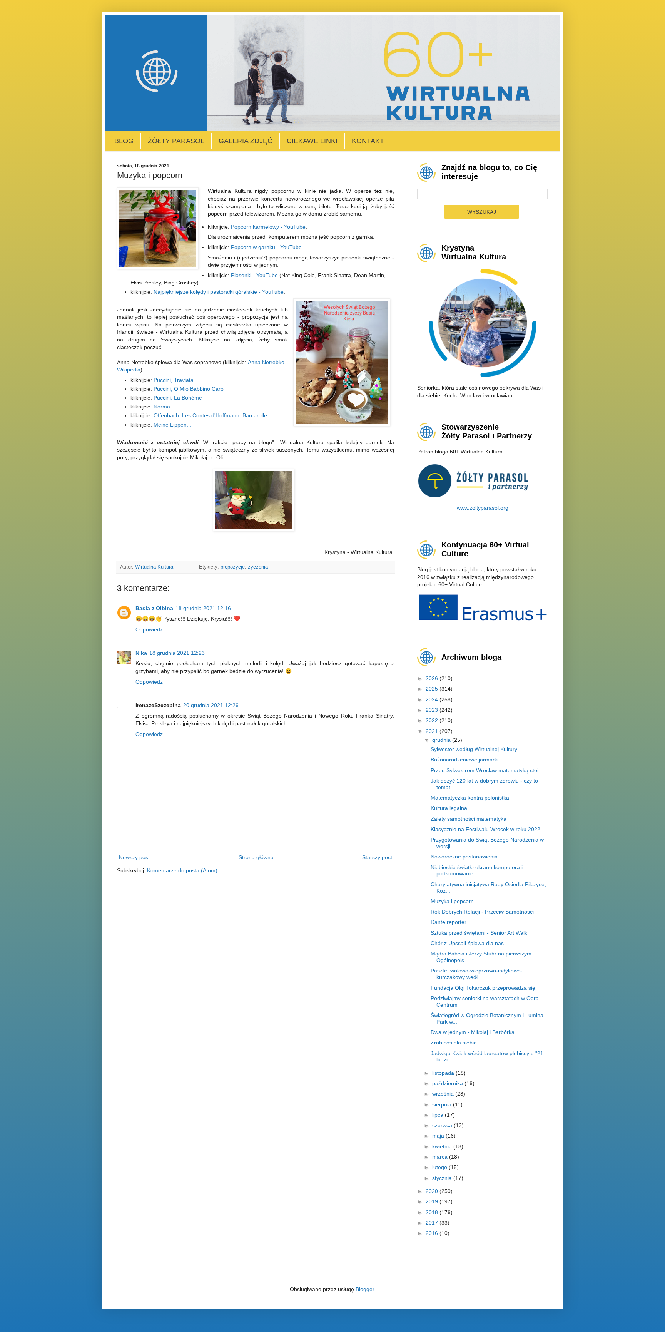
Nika (141, 653)
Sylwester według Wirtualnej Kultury (474, 749)
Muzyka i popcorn (452, 901)
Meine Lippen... (172, 425)
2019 (432, 1201)
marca (440, 1157)
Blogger (365, 1289)
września (443, 1094)
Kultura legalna (449, 808)
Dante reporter (448, 922)
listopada (444, 1073)
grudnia (442, 740)
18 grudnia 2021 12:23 (177, 653)
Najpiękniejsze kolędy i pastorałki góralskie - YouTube (219, 292)
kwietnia (442, 1146)
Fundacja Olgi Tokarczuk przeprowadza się (483, 988)
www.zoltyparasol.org (482, 508)
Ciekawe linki (312, 141)
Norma (162, 406)
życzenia (258, 567)
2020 (432, 1191)
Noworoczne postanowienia (464, 856)
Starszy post (377, 857)
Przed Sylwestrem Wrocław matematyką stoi (484, 770)
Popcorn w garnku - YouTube (266, 247)
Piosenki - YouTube (254, 275)
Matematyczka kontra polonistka (470, 798)
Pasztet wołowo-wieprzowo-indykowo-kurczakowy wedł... (477, 973)
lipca (438, 1115)
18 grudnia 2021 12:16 (203, 608)
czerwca (443, 1125)
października (448, 1083)
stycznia (442, 1178)
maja (439, 1136)
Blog (124, 141)
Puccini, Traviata (174, 380)
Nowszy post (134, 857)
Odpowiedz (149, 629)
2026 (432, 678)
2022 (432, 720)
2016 (432, 1233)
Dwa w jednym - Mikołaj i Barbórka (473, 1032)
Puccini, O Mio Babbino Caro (189, 389)
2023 (432, 710)
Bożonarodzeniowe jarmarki (464, 759)
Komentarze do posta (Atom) (182, 870)
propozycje (233, 567)
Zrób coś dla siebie (454, 1042)
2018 (432, 1212)
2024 (432, 699)
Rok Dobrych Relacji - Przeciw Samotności (482, 912)
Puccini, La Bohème (178, 398)
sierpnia (442, 1104)
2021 (432, 731)
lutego (440, 1167)
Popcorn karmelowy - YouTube (268, 227)
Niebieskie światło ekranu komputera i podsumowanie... (477, 870)
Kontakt (368, 141)
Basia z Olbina (154, 608)
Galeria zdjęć (245, 141)
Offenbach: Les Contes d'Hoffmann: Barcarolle (210, 415)
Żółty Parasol (176, 141)
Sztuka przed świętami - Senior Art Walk (479, 933)
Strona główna (256, 857)
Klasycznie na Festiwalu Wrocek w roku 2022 (485, 829)
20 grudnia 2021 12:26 (211, 705)
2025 (432, 689)
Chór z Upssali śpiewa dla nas (467, 943)
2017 (432, 1223)
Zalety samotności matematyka (468, 819)
